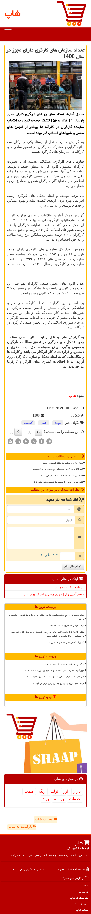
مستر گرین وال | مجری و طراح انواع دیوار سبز (54, 594)
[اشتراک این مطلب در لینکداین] (18, 441)
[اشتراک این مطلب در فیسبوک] (41, 441)
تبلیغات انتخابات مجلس (69, 587)
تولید (58, 423)
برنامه (59, 799)
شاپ (72, 395)
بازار (77, 791)
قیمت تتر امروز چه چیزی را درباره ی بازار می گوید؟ (58, 683)
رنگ (42, 791)
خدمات (75, 799)
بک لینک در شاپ (79, 897)
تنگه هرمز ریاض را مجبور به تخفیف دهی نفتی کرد (58, 481)
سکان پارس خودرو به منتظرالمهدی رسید (63, 462)
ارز (65, 791)
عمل (43, 423)
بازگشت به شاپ (20, 826)
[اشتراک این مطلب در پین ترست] (26, 441)
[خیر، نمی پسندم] (18, 432)
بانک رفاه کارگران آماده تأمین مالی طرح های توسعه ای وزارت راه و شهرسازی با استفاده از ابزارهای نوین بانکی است (47, 633)
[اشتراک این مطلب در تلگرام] (49, 441)
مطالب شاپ (44, 819)
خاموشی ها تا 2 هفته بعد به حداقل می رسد (62, 475)
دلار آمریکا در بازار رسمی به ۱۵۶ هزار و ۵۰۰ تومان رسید (55, 676)
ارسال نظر (71, 566)
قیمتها (85, 885)
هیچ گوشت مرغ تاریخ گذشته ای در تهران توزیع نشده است (54, 670)
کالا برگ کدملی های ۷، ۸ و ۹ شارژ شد (65, 642)
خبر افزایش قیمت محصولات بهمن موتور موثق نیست (57, 469)
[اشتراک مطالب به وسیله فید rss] (10, 441)
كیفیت (28, 423)
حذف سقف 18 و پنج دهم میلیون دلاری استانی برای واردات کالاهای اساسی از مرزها (46, 616)
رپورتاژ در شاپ (80, 903)
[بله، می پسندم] (38, 432)
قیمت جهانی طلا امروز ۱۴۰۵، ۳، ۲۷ (67, 625)
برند (46, 799)
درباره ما (83, 891)
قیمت (29, 791)
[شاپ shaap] (71, 13)
